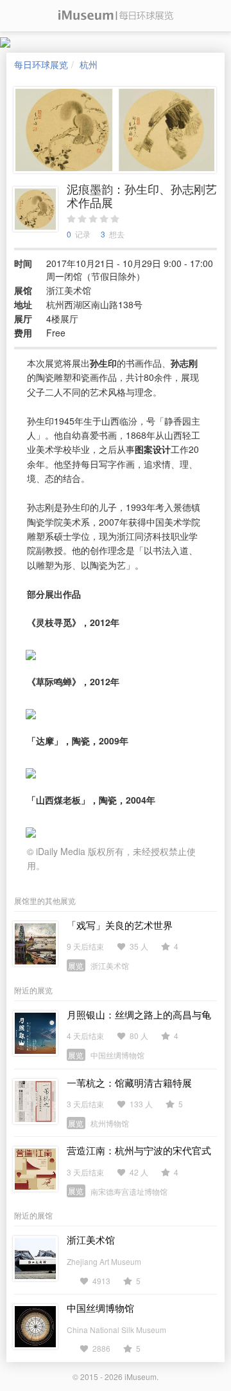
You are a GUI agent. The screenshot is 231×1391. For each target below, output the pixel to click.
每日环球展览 (41, 64)
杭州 (89, 64)
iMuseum (140, 1376)
